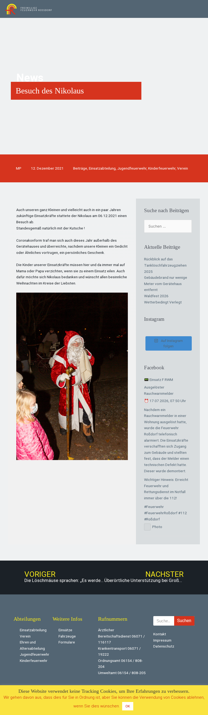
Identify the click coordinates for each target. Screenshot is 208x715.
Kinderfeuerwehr (162, 168)
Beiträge (80, 168)
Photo (157, 527)
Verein (182, 168)
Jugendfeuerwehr (132, 168)
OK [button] (127, 706)
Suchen (184, 620)
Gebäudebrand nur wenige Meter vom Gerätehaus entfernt (165, 283)
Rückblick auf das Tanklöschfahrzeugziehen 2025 (165, 265)
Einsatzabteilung (102, 168)
